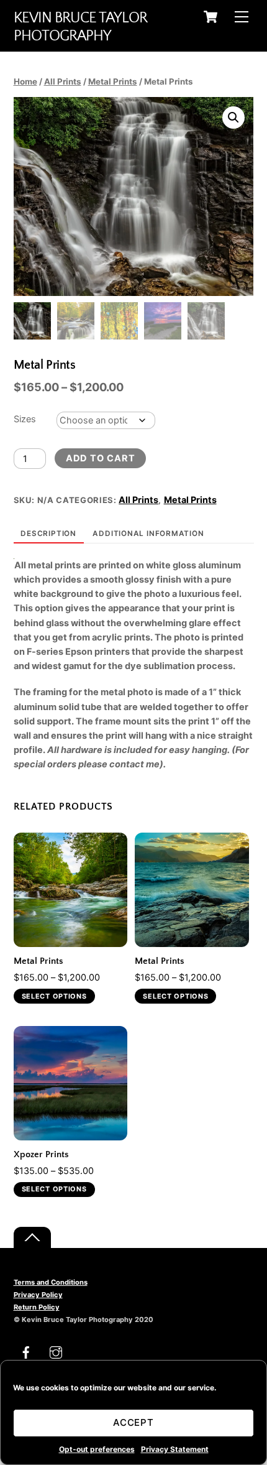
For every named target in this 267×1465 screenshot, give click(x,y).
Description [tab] (48, 533)
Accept (134, 1422)
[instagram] (55, 1351)
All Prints (62, 81)
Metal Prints (112, 81)
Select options (54, 996)
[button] (233, 117)
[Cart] (210, 16)
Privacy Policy (38, 1294)
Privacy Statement (175, 1449)
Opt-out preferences (97, 1449)
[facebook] (26, 1351)
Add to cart (100, 458)
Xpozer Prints (41, 1155)
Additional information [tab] (148, 533)
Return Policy (37, 1307)
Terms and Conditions (51, 1282)
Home (25, 81)
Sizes (25, 419)
